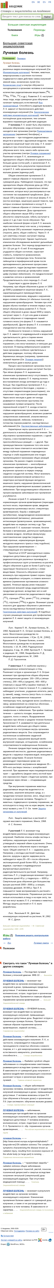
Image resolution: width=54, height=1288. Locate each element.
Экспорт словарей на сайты (11, 1240)
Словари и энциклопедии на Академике (26, 11)
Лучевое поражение (40, 153)
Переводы (39, 30)
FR (49, 2)
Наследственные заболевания (36, 426)
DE (38, 2)
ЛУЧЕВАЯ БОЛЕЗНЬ (13, 980)
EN (33, 2)
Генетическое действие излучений (20, 612)
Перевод (21, 58)
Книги (15, 35)
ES (44, 2)
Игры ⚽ (39, 35)
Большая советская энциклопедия (27, 24)
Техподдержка (19, 1231)
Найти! (47, 17)
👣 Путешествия (7, 1236)
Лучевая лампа (41, 943)
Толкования (15, 30)
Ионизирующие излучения (16, 72)
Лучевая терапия (33, 359)
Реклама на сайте (32, 1231)
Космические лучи (12, 85)
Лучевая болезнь (12, 972)
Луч (9, 943)
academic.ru (11, 5)
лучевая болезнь (12, 1138)
